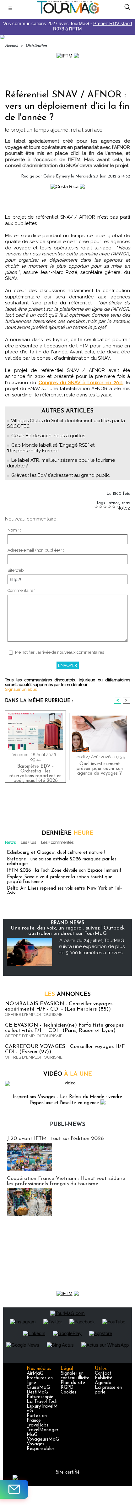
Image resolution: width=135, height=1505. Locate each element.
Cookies (68, 1392)
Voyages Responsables (41, 1446)
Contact (103, 1373)
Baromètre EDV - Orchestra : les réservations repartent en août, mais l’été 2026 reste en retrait (35, 772)
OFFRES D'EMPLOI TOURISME (33, 1014)
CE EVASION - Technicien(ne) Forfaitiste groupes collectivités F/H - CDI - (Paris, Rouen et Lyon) (64, 1027)
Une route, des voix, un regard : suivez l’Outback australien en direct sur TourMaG (68, 930)
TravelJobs (37, 1425)
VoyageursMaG (43, 1439)
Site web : (16, 570)
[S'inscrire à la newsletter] (14, 1489)
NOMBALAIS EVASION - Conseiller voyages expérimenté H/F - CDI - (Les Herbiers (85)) (58, 1006)
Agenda (103, 1383)
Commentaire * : (22, 590)
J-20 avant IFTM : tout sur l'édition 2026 (55, 1138)
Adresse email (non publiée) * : (36, 550)
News (10, 842)
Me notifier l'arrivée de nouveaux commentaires (59, 652)
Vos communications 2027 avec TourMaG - (67, 26)
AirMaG (35, 1373)
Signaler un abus (21, 689)
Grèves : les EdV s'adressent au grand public (60, 475)
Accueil (11, 46)
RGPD (67, 1387)
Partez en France (37, 1418)
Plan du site (73, 1383)
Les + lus (28, 842)
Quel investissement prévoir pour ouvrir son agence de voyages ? (100, 769)
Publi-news (67, 1124)
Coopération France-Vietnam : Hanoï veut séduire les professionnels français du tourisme (66, 1181)
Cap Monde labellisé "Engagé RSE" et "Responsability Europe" (50, 448)
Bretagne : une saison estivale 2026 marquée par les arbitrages (61, 861)
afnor (114, 503)
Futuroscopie (40, 1397)
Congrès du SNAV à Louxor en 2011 (81, 382)
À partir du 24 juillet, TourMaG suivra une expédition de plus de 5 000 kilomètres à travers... (91, 947)
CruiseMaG (38, 1387)
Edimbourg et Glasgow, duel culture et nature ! (56, 852)
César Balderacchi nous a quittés (48, 436)
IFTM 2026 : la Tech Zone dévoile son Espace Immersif (64, 870)
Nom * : (14, 530)
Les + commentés (57, 842)
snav (126, 503)
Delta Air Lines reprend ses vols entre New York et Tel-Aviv (64, 891)
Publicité (103, 1378)
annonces (67, 994)
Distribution (36, 46)
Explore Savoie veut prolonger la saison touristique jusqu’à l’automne (59, 879)
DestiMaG (37, 1392)
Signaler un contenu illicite (75, 1376)
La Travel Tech (42, 1401)
